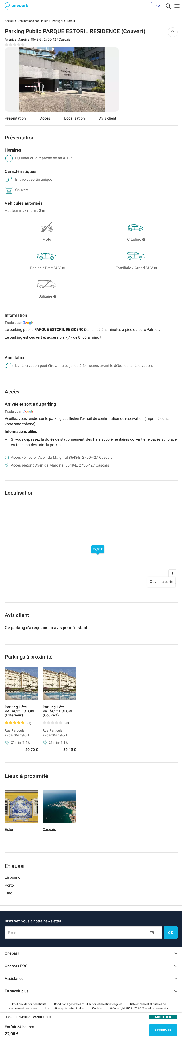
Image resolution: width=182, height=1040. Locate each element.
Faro (8, 893)
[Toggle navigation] (168, 5)
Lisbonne (12, 877)
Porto (9, 885)
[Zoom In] (172, 573)
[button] (29, 1004)
